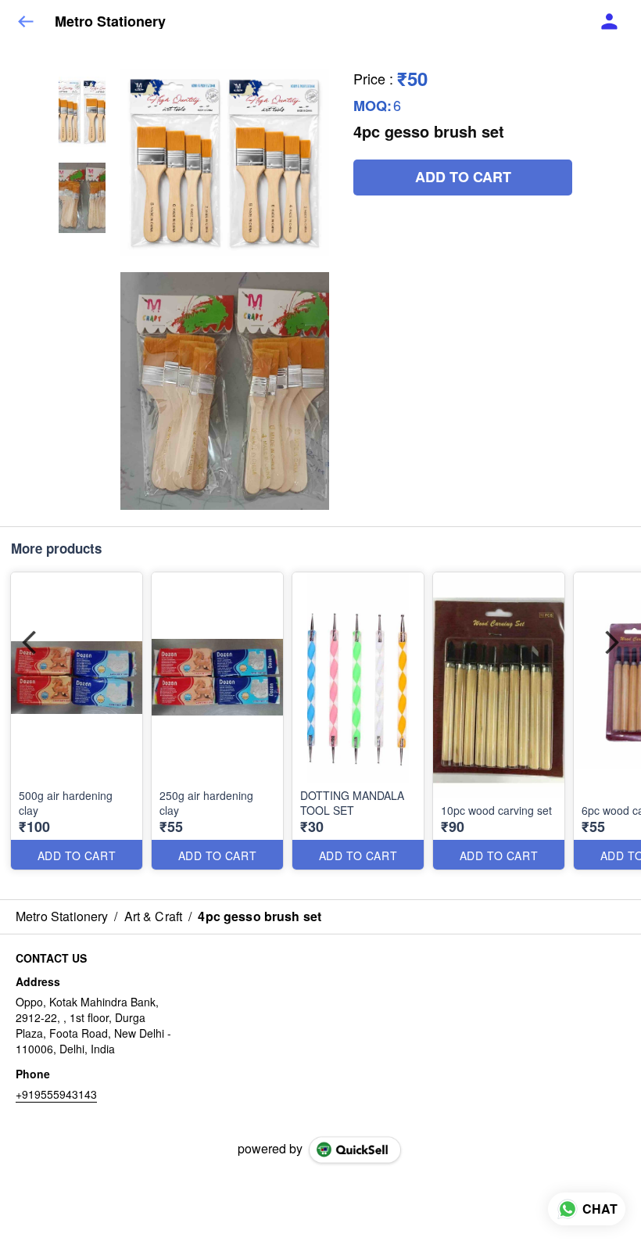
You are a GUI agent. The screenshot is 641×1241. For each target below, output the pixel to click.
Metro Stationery (110, 22)
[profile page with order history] (609, 22)
